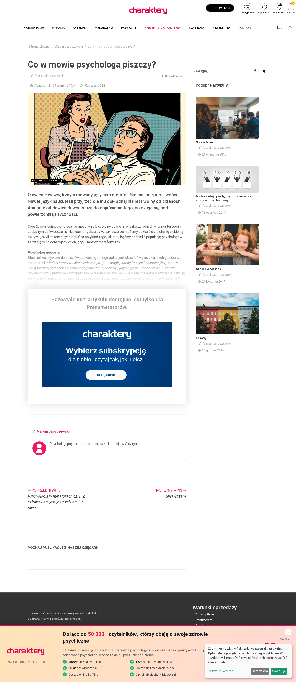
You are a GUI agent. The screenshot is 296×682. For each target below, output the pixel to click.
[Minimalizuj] (288, 632)
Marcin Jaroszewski (68, 46)
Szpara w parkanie (209, 269)
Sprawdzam (204, 142)
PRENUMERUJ (220, 8)
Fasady (201, 338)
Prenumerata (203, 620)
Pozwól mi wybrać (220, 671)
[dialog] (248, 661)
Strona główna (39, 46)
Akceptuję (279, 671)
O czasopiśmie (204, 614)
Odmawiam (260, 671)
